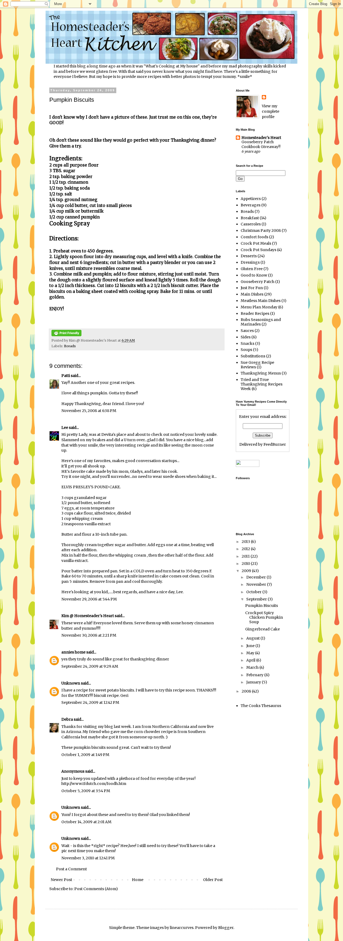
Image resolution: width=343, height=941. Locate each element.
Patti (66, 375)
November (256, 584)
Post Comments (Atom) (96, 888)
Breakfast (250, 218)
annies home (73, 652)
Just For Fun (252, 287)
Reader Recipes (255, 313)
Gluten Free (252, 268)
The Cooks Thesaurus (261, 705)
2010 (246, 563)
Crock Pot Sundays (258, 249)
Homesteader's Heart (261, 137)
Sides (246, 337)
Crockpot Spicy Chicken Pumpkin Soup (264, 617)
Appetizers (251, 198)
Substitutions (253, 356)
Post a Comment (71, 869)
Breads (70, 346)
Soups (246, 349)
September (257, 599)
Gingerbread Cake (262, 629)
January (254, 682)
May (250, 653)
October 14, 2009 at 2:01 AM (86, 821)
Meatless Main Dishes (261, 300)
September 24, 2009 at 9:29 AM (89, 666)
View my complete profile (270, 111)
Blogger (225, 927)
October (254, 591)
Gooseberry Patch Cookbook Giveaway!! (261, 144)
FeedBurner (274, 444)
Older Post (213, 879)
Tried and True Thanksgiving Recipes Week (261, 384)
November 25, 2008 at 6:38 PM (88, 410)
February (255, 674)
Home (137, 879)
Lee (64, 427)
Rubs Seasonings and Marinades (261, 322)
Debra (67, 719)
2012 (246, 548)
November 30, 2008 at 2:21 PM (88, 635)
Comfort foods (254, 237)
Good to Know (254, 275)
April (251, 660)
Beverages (250, 205)
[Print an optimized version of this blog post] (66, 335)
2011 (246, 556)
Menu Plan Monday (259, 307)
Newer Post (61, 879)
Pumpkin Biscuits (261, 605)
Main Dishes (252, 294)
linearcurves (181, 927)
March (252, 667)
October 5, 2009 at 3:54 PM (85, 790)
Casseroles (251, 224)
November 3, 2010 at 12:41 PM (88, 858)
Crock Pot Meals (256, 243)
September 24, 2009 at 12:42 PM (90, 702)
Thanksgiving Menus (261, 373)
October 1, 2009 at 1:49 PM (85, 754)
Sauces (247, 330)
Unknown (70, 683)
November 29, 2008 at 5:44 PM (89, 599)
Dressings (250, 262)
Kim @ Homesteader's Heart (87, 615)
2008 (247, 691)
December (256, 577)
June (250, 645)
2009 (247, 570)
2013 (246, 541)
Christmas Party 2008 (261, 230)
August (253, 638)
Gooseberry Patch (257, 281)
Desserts (249, 256)
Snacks (247, 343)
